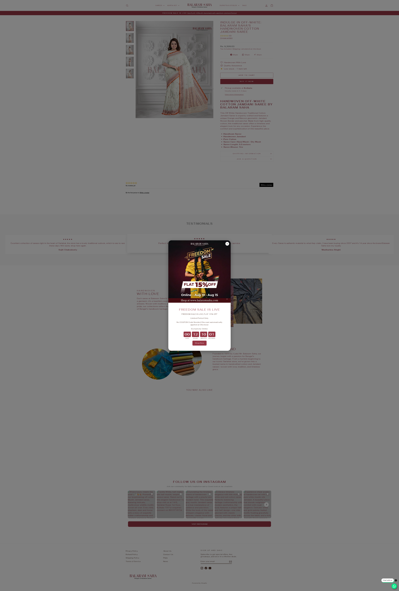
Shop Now (199, 343)
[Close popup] (227, 244)
